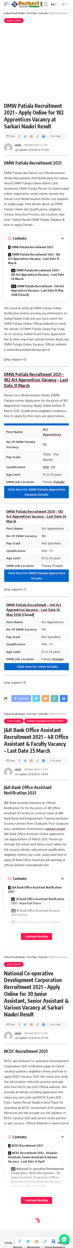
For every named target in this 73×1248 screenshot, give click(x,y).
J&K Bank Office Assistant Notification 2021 (35, 889)
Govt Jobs (13, 20)
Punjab (59, 482)
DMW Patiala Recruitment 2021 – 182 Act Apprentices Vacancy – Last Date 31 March (34, 259)
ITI (53, 467)
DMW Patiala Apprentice (47, 573)
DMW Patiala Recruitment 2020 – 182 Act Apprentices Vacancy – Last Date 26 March (37, 275)
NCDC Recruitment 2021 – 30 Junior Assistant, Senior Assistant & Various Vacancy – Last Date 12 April (33, 1157)
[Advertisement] (36, 62)
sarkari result (55, 829)
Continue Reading (36, 936)
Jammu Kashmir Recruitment (45, 721)
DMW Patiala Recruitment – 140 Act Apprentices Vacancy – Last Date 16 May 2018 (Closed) (37, 290)
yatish (18, 144)
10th (46, 467)
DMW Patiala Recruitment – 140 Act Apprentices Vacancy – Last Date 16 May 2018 (33, 610)
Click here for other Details (37, 667)
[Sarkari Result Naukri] (27, 4)
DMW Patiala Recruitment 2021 (32, 247)
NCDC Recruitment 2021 (27, 1145)
